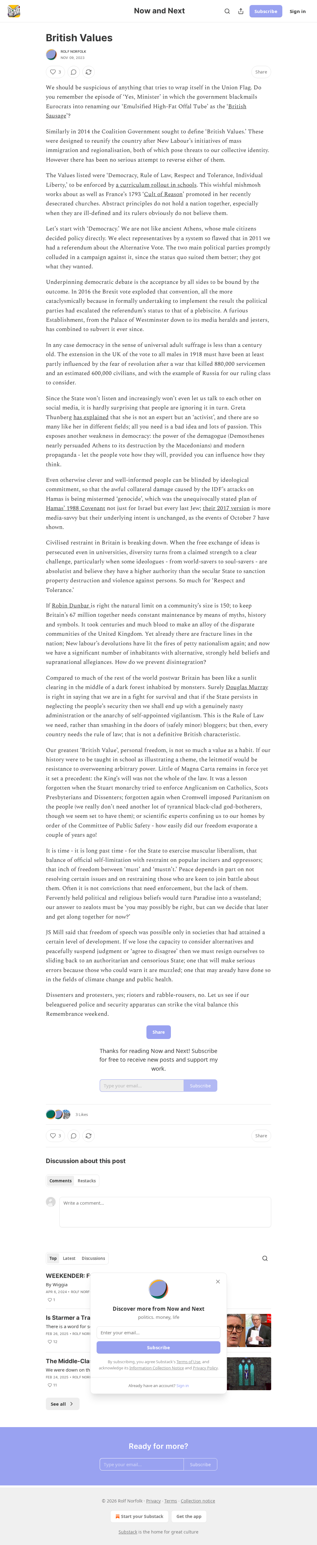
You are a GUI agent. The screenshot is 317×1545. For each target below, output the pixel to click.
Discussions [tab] (93, 1258)
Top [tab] (53, 1258)
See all (58, 1404)
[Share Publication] (241, 11)
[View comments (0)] (73, 72)
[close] (218, 1282)
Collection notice (198, 1501)
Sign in (298, 11)
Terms (170, 1501)
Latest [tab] (69, 1258)
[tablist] (72, 1181)
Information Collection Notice (156, 1368)
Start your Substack (142, 1516)
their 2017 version (226, 508)
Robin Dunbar (71, 605)
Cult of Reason (163, 194)
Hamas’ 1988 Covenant (75, 508)
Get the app (189, 1516)
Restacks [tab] (87, 1181)
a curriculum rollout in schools (156, 185)
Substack (128, 1532)
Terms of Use (188, 1361)
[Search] (227, 11)
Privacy (153, 1501)
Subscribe (265, 11)
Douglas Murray (247, 687)
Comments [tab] (61, 1181)
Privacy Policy (205, 1368)
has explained (91, 417)
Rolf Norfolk (73, 51)
